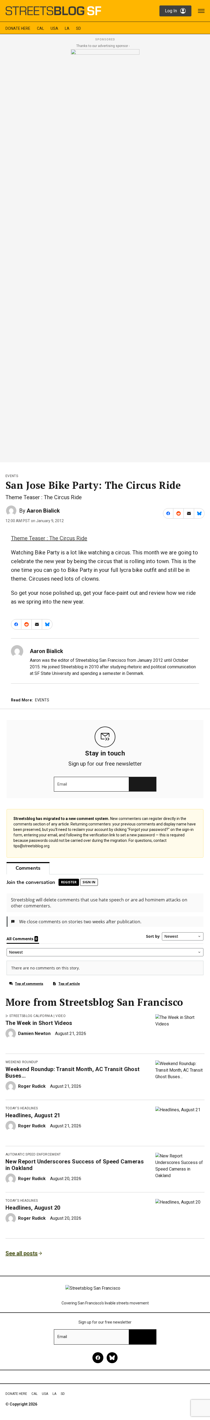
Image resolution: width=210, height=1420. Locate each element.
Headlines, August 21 (32, 1115)
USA (54, 28)
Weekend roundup (21, 1062)
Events (11, 476)
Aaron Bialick (43, 510)
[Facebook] (97, 1357)
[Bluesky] (112, 1357)
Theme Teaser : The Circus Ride (49, 538)
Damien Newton (34, 1033)
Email (62, 784)
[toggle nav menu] (201, 11)
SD (78, 28)
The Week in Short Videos (38, 1023)
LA (67, 28)
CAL (40, 28)
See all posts (21, 1253)
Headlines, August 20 (32, 1207)
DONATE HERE (17, 28)
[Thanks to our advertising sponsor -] (105, 254)
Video (61, 1016)
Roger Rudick (32, 1086)
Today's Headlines (21, 1108)
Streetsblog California (30, 1016)
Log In (171, 10)
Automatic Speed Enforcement (33, 1154)
